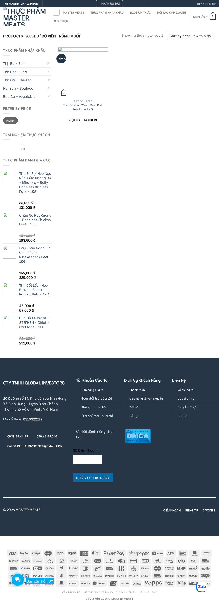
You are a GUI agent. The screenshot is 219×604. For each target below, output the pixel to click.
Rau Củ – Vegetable (19, 96)
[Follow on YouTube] (188, 3)
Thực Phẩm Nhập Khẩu (107, 12)
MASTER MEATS (73, 12)
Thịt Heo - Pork (15, 71)
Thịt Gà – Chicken (17, 79)
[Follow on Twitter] (164, 3)
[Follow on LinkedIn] (184, 3)
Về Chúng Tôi (71, 592)
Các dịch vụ (186, 398)
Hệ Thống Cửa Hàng (98, 592)
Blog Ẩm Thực (140, 12)
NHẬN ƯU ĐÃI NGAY (93, 477)
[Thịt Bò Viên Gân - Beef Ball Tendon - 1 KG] (83, 72)
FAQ (154, 592)
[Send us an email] (168, 3)
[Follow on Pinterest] (176, 3)
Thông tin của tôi (93, 407)
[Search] (56, 12)
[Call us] (172, 3)
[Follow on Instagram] (155, 3)
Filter (10, 120)
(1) (14, 149)
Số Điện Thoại (85, 450)
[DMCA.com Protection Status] (138, 435)
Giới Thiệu (61, 21)
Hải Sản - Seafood (18, 88)
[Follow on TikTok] (160, 3)
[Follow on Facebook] (151, 3)
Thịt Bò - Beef (14, 63)
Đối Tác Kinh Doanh (171, 12)
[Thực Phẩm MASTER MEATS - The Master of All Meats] (24, 16)
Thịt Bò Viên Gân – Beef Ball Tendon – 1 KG (83, 107)
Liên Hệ (144, 592)
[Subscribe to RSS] (180, 3)
